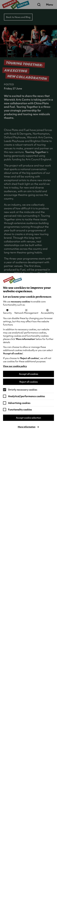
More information (26, 426)
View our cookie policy (15, 366)
